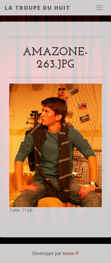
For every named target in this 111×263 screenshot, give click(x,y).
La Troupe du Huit (37, 7)
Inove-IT (71, 253)
